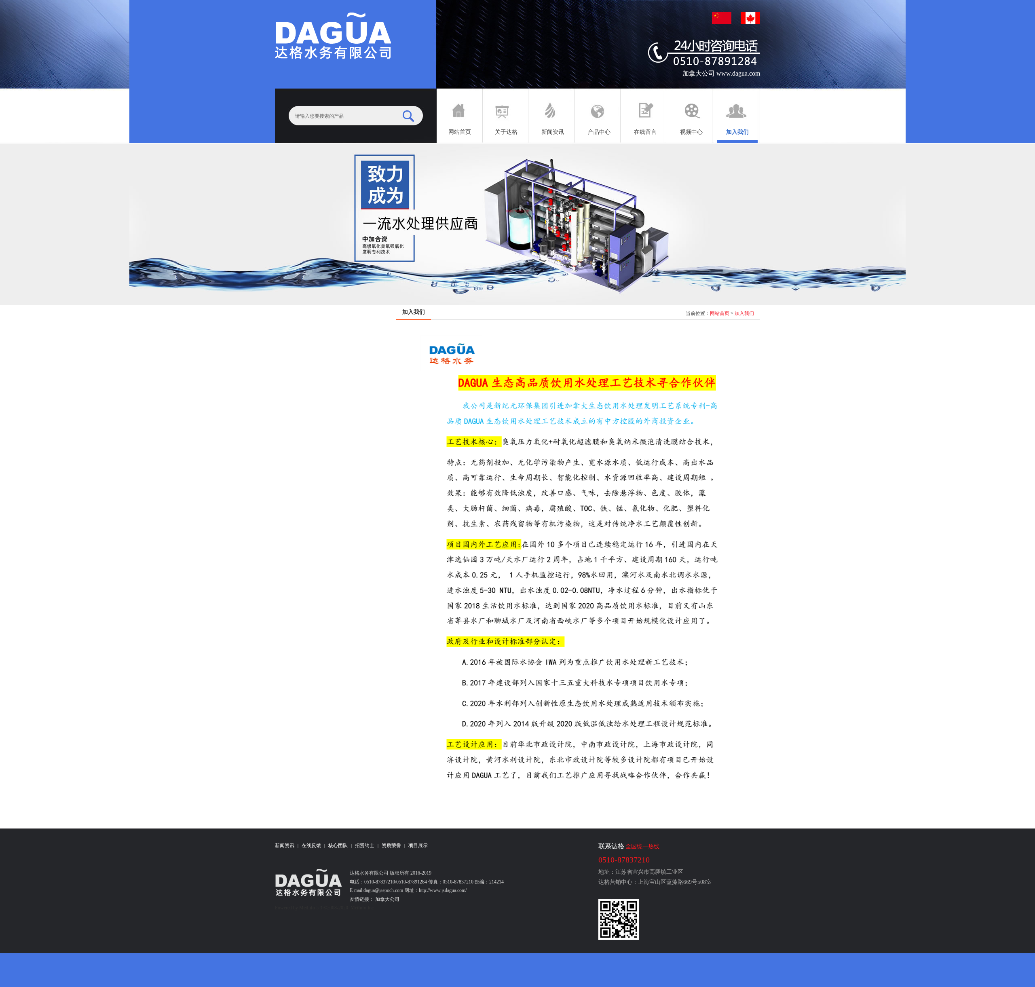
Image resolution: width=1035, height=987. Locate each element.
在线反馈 (311, 845)
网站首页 (719, 313)
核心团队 (338, 845)
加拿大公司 (386, 899)
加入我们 (744, 313)
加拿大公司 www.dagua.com (721, 73)
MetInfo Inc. (363, 908)
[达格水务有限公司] (333, 36)
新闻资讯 (284, 845)
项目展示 (418, 845)
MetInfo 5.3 (310, 908)
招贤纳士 (364, 845)
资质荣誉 (391, 845)
